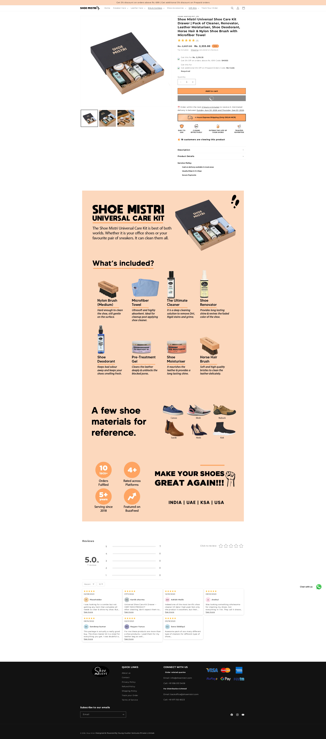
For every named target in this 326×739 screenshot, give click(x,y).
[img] (186, 41)
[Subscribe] (123, 715)
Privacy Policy (128, 682)
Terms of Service (130, 700)
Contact (126, 677)
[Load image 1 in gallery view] (89, 118)
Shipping (194, 50)
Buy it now (226, 97)
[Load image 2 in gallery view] (107, 118)
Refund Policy (128, 686)
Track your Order (130, 695)
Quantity (181, 77)
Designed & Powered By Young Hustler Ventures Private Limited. (125, 733)
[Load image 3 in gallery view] (125, 118)
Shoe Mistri (90, 733)
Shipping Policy (129, 691)
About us (126, 673)
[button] (120, 8)
